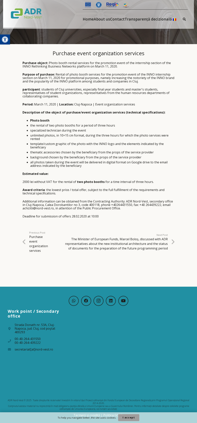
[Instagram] (98, 301)
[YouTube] (123, 301)
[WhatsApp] (74, 301)
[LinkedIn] (111, 301)
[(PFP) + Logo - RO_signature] (26, 13)
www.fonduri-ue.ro (127, 409)
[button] (5, 39)
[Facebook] (86, 301)
